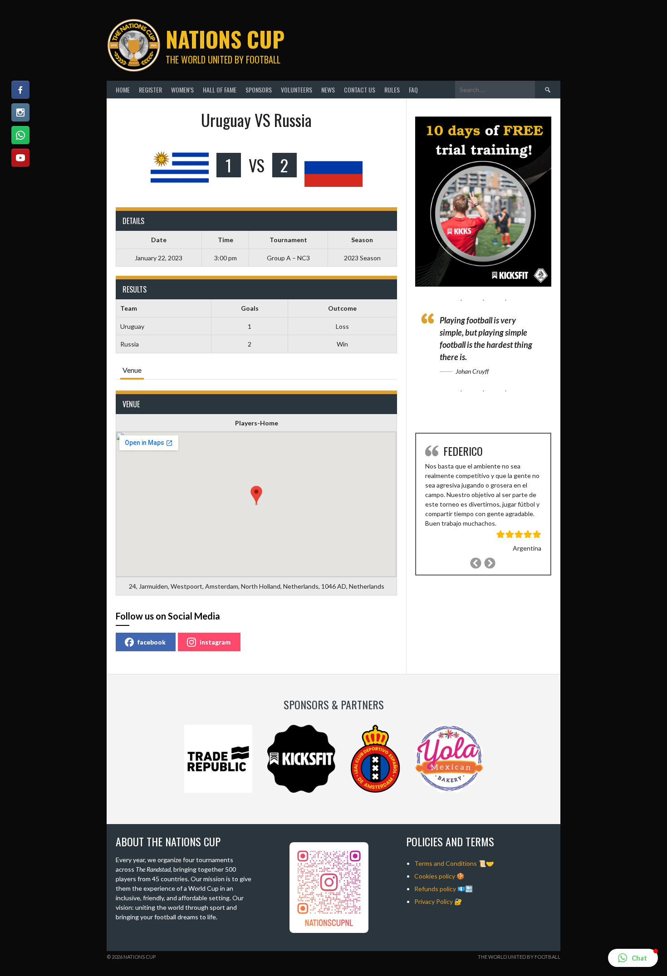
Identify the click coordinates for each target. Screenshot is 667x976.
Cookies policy (434, 876)
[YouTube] (20, 158)
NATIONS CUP (225, 39)
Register (150, 89)
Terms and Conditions (445, 863)
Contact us (359, 89)
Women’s (182, 89)
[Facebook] (20, 90)
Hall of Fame (219, 89)
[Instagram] (20, 112)
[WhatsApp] (20, 135)
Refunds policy (435, 889)
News (328, 89)
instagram (215, 642)
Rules (392, 89)
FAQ (413, 89)
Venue (132, 370)
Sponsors (258, 89)
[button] (633, 958)
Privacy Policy (433, 901)
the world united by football (519, 957)
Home (123, 89)
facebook (151, 642)
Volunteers (296, 89)
